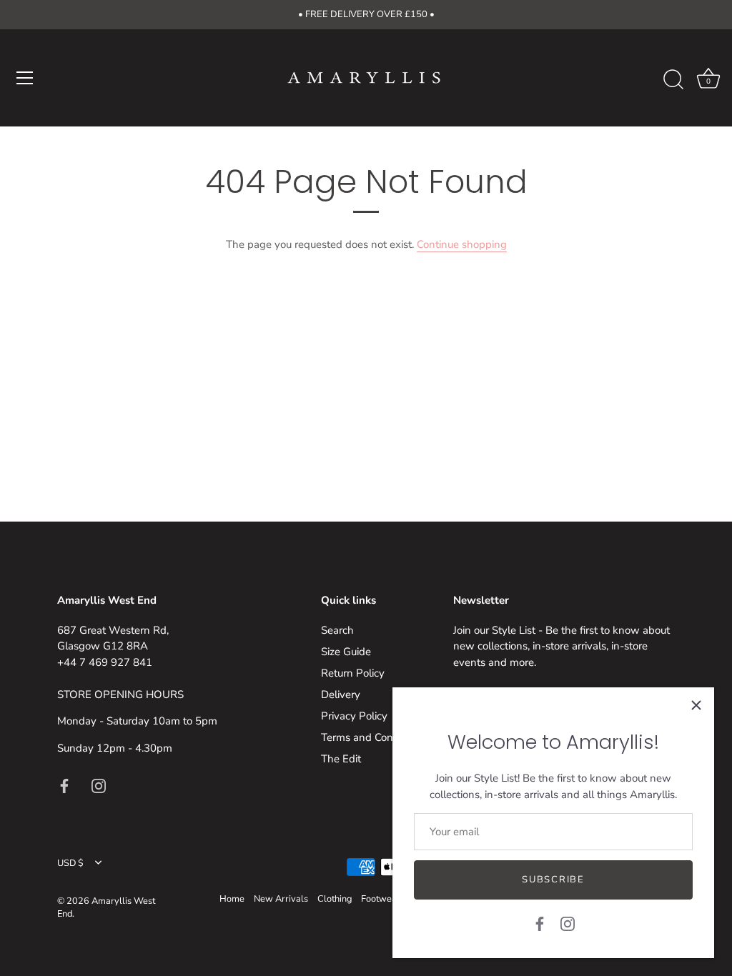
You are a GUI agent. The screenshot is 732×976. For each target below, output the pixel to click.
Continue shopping (462, 244)
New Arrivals (281, 898)
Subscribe (553, 879)
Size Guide (346, 651)
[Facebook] (540, 923)
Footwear (380, 898)
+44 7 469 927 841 (104, 662)
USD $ (70, 864)
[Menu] (25, 78)
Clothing (334, 898)
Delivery (340, 694)
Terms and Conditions (373, 737)
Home (231, 898)
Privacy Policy (354, 716)
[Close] (696, 705)
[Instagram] (567, 923)
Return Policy (353, 673)
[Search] (673, 80)
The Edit (341, 759)
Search (337, 630)
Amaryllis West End (106, 907)
